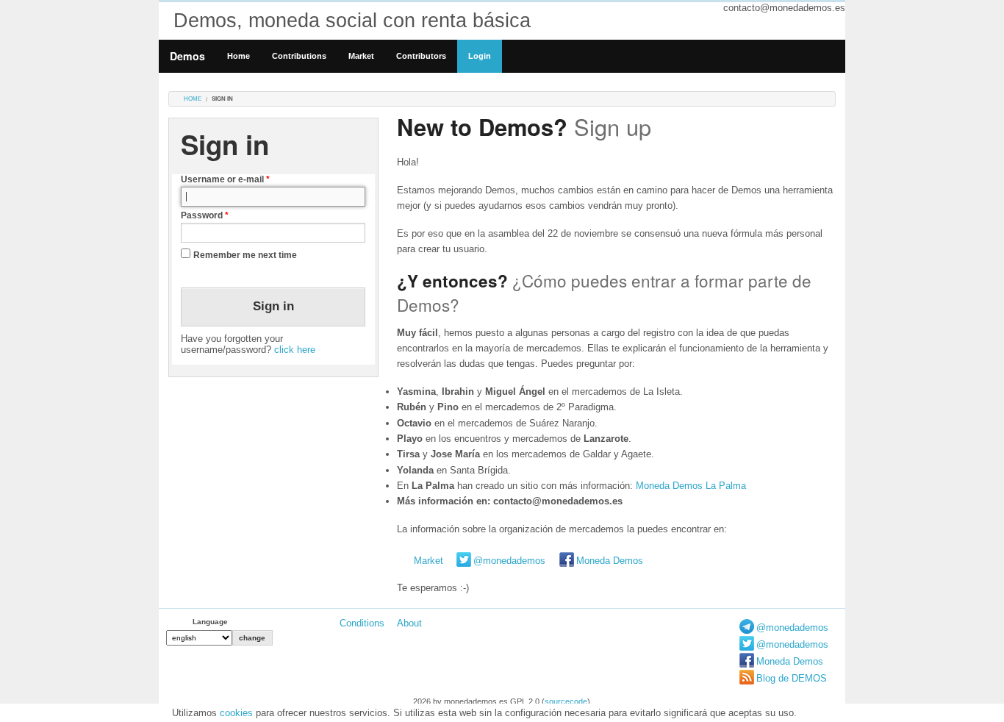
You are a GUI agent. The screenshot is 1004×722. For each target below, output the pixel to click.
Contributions (299, 55)
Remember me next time (245, 255)
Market (361, 55)
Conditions (362, 623)
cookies (236, 712)
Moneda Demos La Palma (691, 485)
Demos (187, 56)
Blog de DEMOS (791, 678)
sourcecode (566, 701)
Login (479, 55)
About (409, 623)
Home (238, 55)
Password (205, 215)
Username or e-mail (225, 179)
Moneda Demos (609, 560)
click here (294, 349)
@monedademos (509, 560)
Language (210, 622)
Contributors (421, 55)
